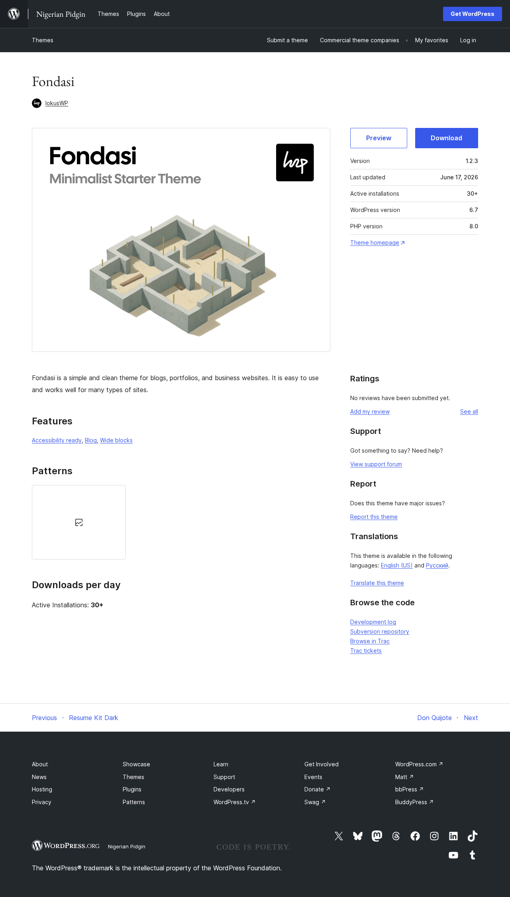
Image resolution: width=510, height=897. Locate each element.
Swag (315, 802)
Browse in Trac (370, 641)
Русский (437, 565)
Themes (42, 40)
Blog (91, 440)
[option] (79, 522)
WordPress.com (419, 764)
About (40, 764)
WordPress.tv (235, 802)
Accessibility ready (57, 440)
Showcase (136, 764)
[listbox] (181, 522)
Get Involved (321, 764)
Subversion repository (379, 631)
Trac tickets (366, 650)
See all (469, 411)
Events (313, 776)
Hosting (42, 789)
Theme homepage (374, 242)
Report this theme (374, 516)
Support (224, 776)
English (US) (397, 565)
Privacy (41, 802)
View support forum (376, 464)
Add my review (370, 411)
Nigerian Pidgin (126, 846)
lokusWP (56, 103)
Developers (229, 789)
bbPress (409, 789)
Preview (378, 138)
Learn (221, 764)
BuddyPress (414, 802)
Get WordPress (472, 13)
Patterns (134, 802)
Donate (317, 789)
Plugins (132, 789)
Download (446, 138)
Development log (373, 621)
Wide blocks (116, 440)
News (39, 776)
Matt (404, 776)
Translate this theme (377, 582)
